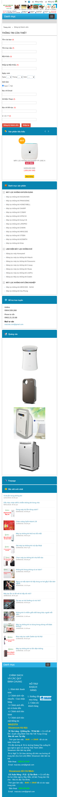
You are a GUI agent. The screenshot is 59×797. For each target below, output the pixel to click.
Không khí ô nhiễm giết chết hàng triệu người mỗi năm (34, 613)
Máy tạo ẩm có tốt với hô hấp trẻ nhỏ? (17, 593)
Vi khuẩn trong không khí (13, 495)
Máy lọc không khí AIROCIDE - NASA (20, 287)
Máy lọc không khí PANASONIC (18, 201)
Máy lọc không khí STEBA (15, 235)
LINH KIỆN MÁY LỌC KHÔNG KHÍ (19, 249)
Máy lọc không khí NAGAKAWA (18, 197)
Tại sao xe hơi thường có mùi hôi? (28, 600)
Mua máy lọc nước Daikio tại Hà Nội (29, 636)
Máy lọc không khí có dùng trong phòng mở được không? (34, 625)
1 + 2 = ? (6, 116)
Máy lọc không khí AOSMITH (16, 239)
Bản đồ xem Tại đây (16, 736)
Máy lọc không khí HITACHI (16, 216)
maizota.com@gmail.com (14, 324)
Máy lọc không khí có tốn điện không (29, 648)
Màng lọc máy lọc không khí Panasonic (20, 261)
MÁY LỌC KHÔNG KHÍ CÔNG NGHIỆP (21, 283)
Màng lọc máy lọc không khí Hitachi (19, 257)
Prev (45, 131)
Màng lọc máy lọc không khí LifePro (19, 273)
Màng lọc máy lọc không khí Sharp (19, 269)
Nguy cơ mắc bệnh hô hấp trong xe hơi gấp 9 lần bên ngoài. (35, 582)
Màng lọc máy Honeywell (15, 254)
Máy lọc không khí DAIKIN (16, 228)
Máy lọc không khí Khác (15, 243)
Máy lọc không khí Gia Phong (17, 291)
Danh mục (10, 16)
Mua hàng (29, 176)
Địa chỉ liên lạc (9, 108)
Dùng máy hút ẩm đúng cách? (27, 509)
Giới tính (5, 82)
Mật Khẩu (7, 56)
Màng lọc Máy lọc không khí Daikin (19, 277)
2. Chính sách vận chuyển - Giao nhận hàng (16, 698)
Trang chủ (7, 27)
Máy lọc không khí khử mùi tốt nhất (29, 533)
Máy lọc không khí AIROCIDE (17, 232)
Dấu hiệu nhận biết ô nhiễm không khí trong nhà (22, 502)
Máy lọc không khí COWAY (16, 212)
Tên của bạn (8, 40)
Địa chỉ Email (7, 91)
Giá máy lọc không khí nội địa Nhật (29, 545)
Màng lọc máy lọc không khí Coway (19, 265)
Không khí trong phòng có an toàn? (29, 569)
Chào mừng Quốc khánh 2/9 (26, 521)
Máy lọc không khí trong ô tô (16, 220)
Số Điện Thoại (8, 99)
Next (48, 131)
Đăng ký (51, 1)
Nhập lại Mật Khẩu (10, 65)
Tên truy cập (8, 48)
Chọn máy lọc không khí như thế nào (29, 557)
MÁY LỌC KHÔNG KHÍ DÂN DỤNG (19, 192)
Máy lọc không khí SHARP (16, 208)
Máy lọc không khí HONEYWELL (18, 205)
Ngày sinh (6, 73)
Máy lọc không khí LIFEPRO (16, 224)
